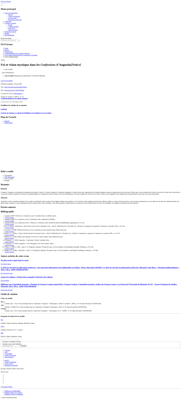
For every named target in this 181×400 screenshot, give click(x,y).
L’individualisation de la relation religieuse (17, 53)
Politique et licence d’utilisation (14, 394)
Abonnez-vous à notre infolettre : (12, 344)
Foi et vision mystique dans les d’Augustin (21, 55)
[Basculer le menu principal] (1, 5)
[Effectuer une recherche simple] (1, 3)
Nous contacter (9, 357)
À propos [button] (7, 23)
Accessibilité (8, 354)
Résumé (7, 121)
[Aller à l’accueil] (6, 1)
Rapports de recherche (15, 20)
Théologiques (9, 52)
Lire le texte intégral (7, 81)
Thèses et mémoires (14, 16)
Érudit (10, 25)
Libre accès (11, 28)
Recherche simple (6, 38)
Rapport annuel (12, 30)
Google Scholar (9, 217)
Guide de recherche (10, 355)
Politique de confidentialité (12, 391)
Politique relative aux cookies (13, 392)
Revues (10, 15)
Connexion (8, 21)
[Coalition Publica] (7, 387)
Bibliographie (9, 123)
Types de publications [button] (11, 13)
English (7, 33)
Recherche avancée (10, 32)
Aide (6, 352)
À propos (13, 23)
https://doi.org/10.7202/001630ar (14, 90)
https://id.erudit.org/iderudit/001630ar (16, 87)
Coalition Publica (13, 26)
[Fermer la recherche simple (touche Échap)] (3, 3)
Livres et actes (12, 18)
